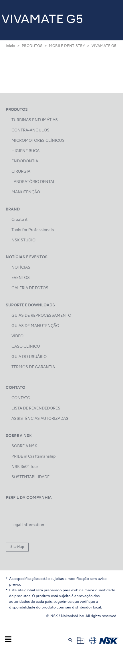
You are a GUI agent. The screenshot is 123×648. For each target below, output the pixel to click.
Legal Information (27, 525)
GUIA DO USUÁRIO (29, 357)
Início (10, 46)
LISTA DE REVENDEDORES (35, 408)
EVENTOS (20, 278)
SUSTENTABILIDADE (30, 477)
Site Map (17, 547)
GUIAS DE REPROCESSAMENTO (41, 316)
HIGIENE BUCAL (26, 151)
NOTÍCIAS (20, 267)
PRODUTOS (32, 46)
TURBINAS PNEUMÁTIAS (34, 120)
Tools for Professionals (32, 230)
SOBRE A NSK (24, 446)
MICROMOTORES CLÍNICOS (38, 141)
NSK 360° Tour (24, 467)
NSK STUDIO (23, 240)
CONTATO (20, 398)
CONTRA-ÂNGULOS (30, 130)
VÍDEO (17, 336)
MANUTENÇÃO (25, 192)
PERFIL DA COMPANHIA (29, 498)
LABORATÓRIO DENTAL (33, 182)
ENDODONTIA (24, 161)
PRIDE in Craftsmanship (33, 456)
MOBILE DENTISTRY (67, 46)
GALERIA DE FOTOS (29, 288)
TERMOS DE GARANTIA (33, 367)
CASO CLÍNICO (25, 346)
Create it (19, 220)
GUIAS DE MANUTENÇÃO (35, 326)
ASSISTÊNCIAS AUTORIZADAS (39, 419)
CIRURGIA (20, 172)
